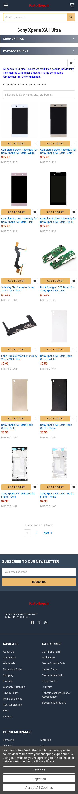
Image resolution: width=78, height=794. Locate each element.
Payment (8, 681)
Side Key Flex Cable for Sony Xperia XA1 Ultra (17, 289)
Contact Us (9, 657)
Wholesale (9, 663)
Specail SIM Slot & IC (54, 702)
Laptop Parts (49, 669)
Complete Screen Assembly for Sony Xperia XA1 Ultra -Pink (19, 220)
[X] (39, 622)
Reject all (39, 779)
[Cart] (72, 5)
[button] (71, 63)
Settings (39, 770)
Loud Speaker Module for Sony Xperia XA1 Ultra (19, 357)
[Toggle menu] (5, 5)
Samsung (8, 739)
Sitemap (8, 716)
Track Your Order (12, 669)
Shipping (8, 675)
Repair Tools (49, 681)
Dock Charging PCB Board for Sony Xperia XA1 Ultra (57, 289)
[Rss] (46, 622)
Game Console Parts (53, 663)
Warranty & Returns (14, 686)
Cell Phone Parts (51, 651)
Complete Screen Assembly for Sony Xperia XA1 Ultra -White (19, 151)
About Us (8, 651)
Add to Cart (16, 143)
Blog (5, 710)
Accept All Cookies (39, 787)
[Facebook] (32, 622)
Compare (35, 143)
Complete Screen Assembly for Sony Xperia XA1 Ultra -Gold (58, 151)
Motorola (45, 739)
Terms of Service (12, 698)
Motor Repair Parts (52, 675)
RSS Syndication (12, 704)
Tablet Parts (48, 657)
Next (47, 532)
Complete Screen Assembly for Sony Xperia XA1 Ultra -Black (58, 220)
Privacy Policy (10, 692)
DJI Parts (47, 686)
